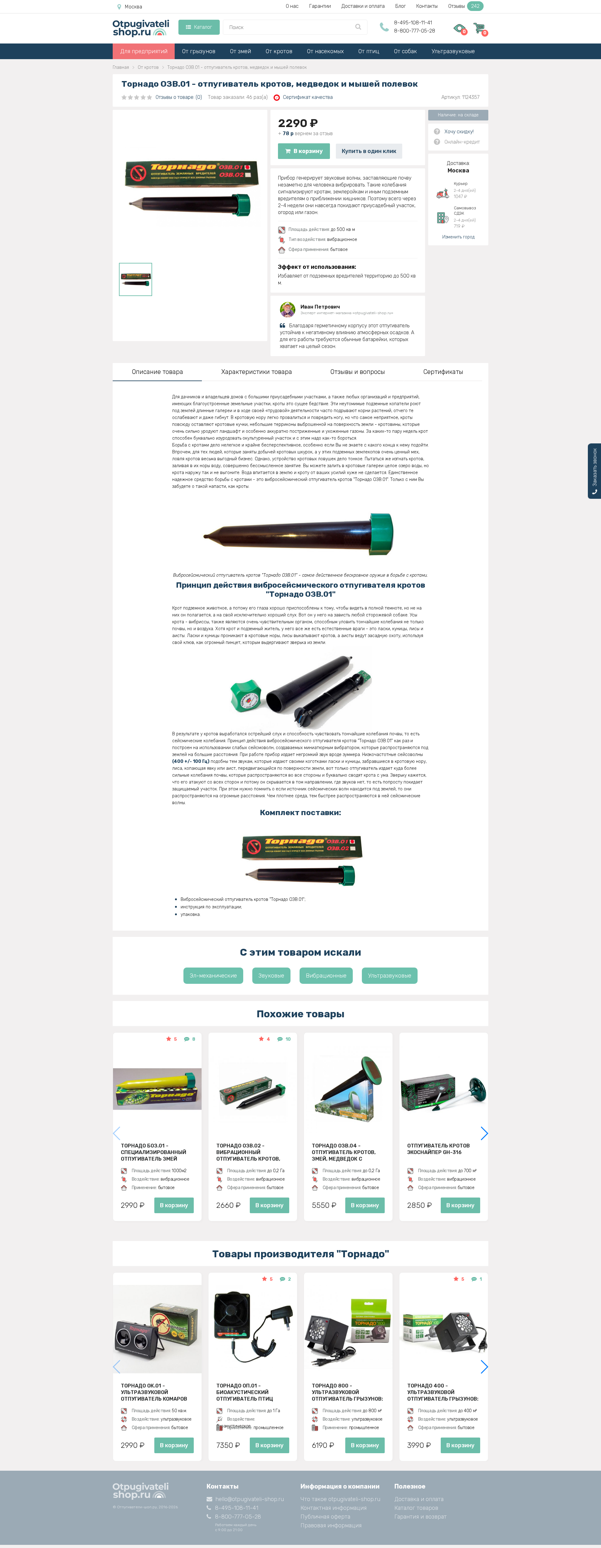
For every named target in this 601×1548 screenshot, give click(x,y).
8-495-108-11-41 (413, 23)
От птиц (368, 51)
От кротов (279, 51)
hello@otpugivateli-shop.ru (249, 1499)
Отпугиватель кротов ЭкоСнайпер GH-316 (438, 1149)
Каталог (203, 27)
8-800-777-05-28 (414, 31)
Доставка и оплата (419, 1499)
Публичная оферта (325, 1517)
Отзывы (464, 6)
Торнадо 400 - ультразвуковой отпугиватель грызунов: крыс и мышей (442, 1392)
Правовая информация (331, 1525)
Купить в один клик (369, 151)
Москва (133, 7)
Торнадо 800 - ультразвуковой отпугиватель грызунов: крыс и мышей (347, 1392)
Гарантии (320, 6)
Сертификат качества (308, 97)
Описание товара (157, 372)
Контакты (427, 6)
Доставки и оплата (363, 6)
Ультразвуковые (453, 51)
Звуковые (271, 975)
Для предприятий (143, 51)
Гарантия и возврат (420, 1517)
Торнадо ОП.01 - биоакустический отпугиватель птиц (244, 1392)
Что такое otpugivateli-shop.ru (340, 1499)
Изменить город (458, 237)
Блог (400, 6)
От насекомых (325, 51)
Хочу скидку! (459, 132)
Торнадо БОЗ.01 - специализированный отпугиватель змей (153, 1152)
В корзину (308, 151)
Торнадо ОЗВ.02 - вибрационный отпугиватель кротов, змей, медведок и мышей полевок (252, 1152)
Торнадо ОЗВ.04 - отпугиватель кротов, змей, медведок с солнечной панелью (344, 1152)
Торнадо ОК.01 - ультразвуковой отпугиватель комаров (154, 1392)
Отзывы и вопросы (357, 372)
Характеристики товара (256, 372)
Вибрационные (326, 975)
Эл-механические (213, 975)
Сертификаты (443, 372)
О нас (292, 6)
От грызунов (198, 51)
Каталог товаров (416, 1508)
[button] (484, 1133)
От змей (240, 51)
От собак (405, 51)
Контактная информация (333, 1508)
